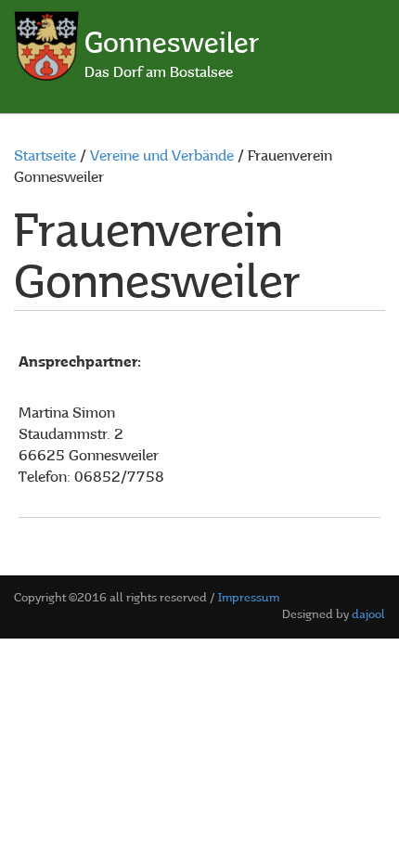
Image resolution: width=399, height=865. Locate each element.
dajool (368, 615)
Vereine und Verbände (162, 156)
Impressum (248, 598)
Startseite (45, 156)
